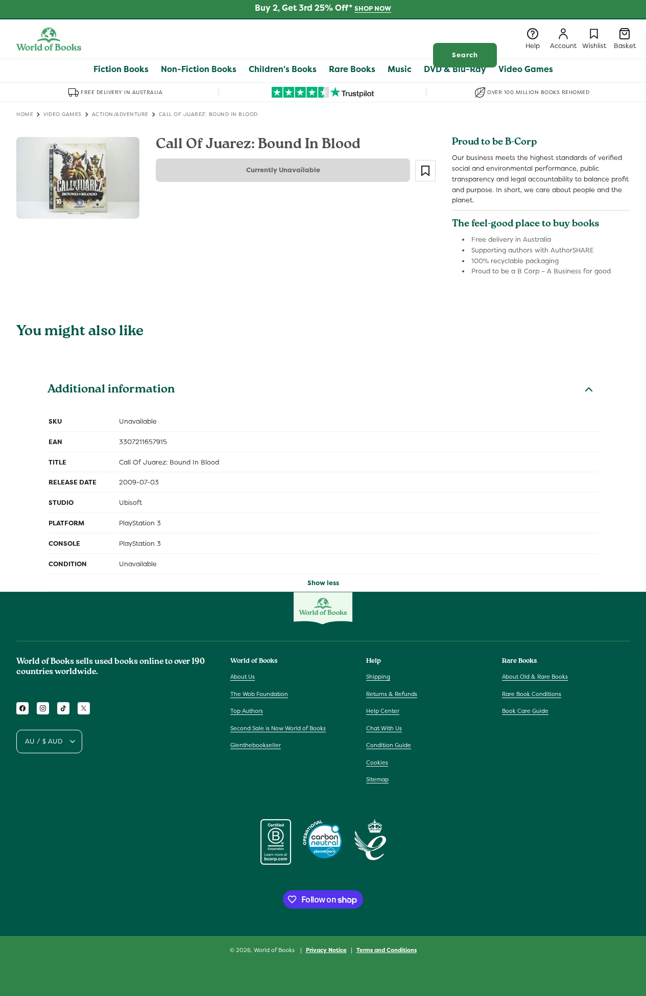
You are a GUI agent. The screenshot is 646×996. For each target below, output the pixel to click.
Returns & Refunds (391, 694)
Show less (323, 583)
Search (465, 55)
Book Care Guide (525, 711)
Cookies (377, 762)
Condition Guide (388, 745)
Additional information (111, 390)
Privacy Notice (326, 950)
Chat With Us (384, 728)
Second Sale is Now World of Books (278, 728)
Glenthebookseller (255, 745)
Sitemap (377, 779)
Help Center (382, 711)
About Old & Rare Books (535, 677)
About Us (242, 677)
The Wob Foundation (259, 694)
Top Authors (246, 711)
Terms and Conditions (386, 950)
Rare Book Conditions (531, 694)
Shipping (378, 677)
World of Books (275, 950)
